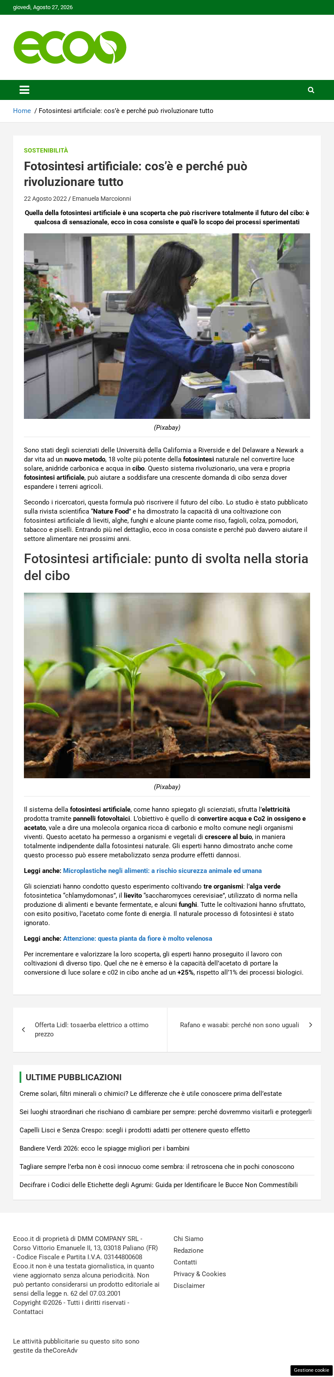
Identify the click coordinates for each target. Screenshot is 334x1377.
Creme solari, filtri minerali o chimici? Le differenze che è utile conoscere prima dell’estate (151, 1094)
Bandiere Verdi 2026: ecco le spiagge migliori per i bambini (105, 1148)
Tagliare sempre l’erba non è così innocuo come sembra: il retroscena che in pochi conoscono (157, 1167)
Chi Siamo (189, 1239)
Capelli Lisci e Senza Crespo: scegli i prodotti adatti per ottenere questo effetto (135, 1130)
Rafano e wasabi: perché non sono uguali (239, 1025)
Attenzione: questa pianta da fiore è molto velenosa (136, 938)
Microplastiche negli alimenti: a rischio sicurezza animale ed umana (162, 871)
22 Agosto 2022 (45, 198)
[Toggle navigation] (24, 90)
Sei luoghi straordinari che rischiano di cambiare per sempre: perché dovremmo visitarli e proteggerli (166, 1112)
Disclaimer (189, 1286)
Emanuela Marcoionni (101, 198)
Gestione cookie (311, 1370)
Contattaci (28, 1312)
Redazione (189, 1250)
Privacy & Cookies (200, 1274)
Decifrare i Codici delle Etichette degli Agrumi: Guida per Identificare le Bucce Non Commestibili (159, 1185)
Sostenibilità (46, 150)
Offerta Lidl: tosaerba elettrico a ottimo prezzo (92, 1029)
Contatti (185, 1262)
